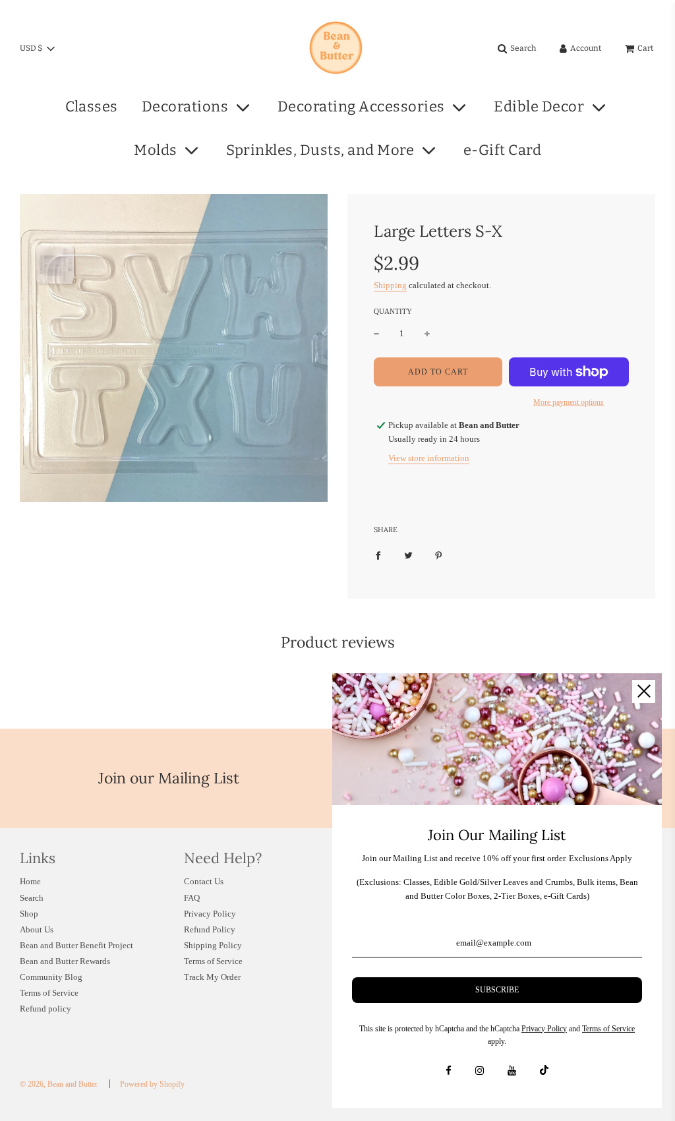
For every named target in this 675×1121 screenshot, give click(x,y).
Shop (29, 914)
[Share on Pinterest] (439, 555)
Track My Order (212, 977)
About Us (36, 929)
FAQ (192, 898)
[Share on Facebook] (378, 555)
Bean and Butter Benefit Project (76, 945)
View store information (428, 458)
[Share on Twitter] (408, 555)
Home (30, 881)
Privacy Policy (210, 914)
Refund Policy (209, 929)
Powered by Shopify (152, 1084)
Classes (91, 106)
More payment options (568, 402)
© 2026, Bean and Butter (59, 1084)
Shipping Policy (213, 945)
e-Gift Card (502, 150)
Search (32, 898)
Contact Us (203, 881)
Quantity (393, 311)
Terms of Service (49, 993)
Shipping (390, 285)
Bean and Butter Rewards (65, 961)
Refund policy (45, 1009)
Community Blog (51, 977)
